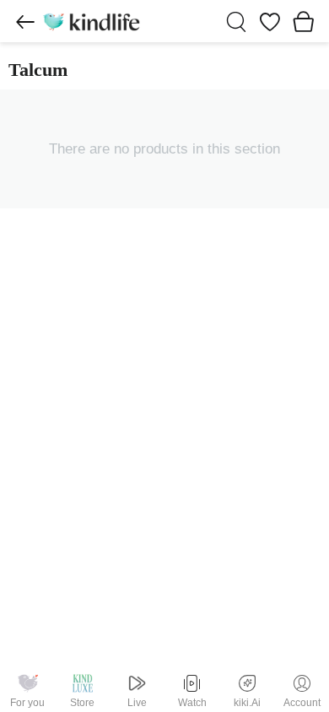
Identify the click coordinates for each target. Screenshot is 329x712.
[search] (236, 22)
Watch (192, 703)
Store (82, 703)
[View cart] (304, 21)
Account (302, 703)
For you (27, 703)
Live (137, 703)
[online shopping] (91, 21)
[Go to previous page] (25, 22)
